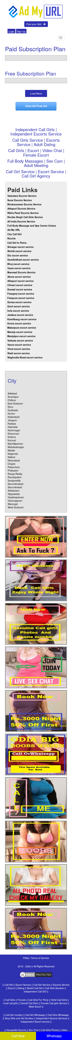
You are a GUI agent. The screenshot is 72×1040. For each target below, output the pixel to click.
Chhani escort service (19, 285)
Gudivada (13, 410)
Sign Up (21, 31)
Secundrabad (15, 487)
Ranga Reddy (15, 473)
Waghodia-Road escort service (25, 357)
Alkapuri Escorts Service (21, 208)
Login (11, 31)
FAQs (26, 958)
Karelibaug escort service (22, 319)
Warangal (13, 504)
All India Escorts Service (21, 221)
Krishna (12, 437)
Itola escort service (18, 310)
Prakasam (13, 470)
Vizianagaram (15, 500)
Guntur (11, 413)
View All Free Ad (36, 106)
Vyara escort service (18, 268)
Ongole (11, 463)
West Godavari (15, 507)
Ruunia (11, 238)
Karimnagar (14, 430)
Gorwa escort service (19, 302)
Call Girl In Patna (16, 242)
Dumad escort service (19, 289)
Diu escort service (17, 255)
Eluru (10, 406)
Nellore (11, 457)
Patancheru (14, 467)
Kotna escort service (19, 323)
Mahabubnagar (16, 447)
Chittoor (12, 400)
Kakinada (13, 427)
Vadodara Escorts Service (22, 195)
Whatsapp (54, 1035)
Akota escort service (19, 276)
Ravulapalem (15, 477)
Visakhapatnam (16, 497)
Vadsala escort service (20, 340)
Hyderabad (13, 417)
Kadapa (12, 423)
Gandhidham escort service (23, 259)
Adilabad (12, 393)
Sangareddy (14, 480)
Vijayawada (14, 494)
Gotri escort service (18, 306)
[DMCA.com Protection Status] (36, 974)
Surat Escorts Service (19, 200)
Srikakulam (13, 490)
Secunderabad (15, 484)
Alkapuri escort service (20, 281)
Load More (36, 93)
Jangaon (12, 420)
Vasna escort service (19, 344)
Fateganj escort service (20, 293)
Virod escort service (18, 349)
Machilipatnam (15, 443)
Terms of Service (40, 958)
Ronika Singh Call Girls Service (25, 217)
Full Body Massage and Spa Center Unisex (31, 225)
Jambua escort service (20, 315)
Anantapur (13, 396)
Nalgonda (13, 453)
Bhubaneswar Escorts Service (24, 204)
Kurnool (12, 440)
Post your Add (34, 24)
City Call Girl (14, 234)
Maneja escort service (19, 332)
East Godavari (15, 403)
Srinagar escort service (20, 247)
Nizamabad (14, 460)
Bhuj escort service (18, 264)
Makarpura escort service (21, 327)
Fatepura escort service (20, 298)
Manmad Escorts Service (21, 272)
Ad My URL (13, 229)
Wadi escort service (18, 353)
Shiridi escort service (19, 251)
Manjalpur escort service (21, 336)
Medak (11, 450)
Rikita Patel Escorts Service (23, 213)
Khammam (13, 433)
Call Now (18, 1035)
